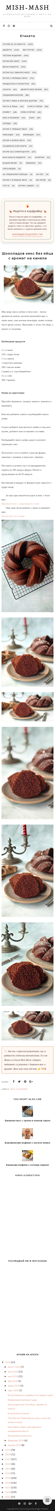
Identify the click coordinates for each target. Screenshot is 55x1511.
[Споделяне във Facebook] (13, 1081)
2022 (8, 1464)
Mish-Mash (28, 8)
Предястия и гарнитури (16, 84)
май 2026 (13, 1381)
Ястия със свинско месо (16, 73)
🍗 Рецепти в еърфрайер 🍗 (27, 211)
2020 (8, 1473)
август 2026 (14, 1366)
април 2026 (14, 1385)
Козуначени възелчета (19, 1435)
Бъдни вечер (10, 163)
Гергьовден (9, 169)
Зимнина (31, 163)
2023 (8, 1459)
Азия (31, 118)
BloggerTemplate (41, 1509)
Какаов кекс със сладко (13, 516)
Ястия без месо (11, 61)
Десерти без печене (31, 90)
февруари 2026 (16, 1440)
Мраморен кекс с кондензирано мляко (20, 503)
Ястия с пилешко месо (15, 78)
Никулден (8, 135)
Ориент (7, 112)
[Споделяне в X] (19, 1081)
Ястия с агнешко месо (15, 180)
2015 (8, 1496)
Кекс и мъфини (11, 118)
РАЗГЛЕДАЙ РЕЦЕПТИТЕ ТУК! (27, 234)
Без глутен (28, 50)
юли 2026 (13, 1371)
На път (40, 174)
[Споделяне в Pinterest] (25, 1081)
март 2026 (13, 1390)
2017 (8, 1487)
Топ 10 (6, 186)
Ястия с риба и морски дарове (20, 101)
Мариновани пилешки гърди (22, 1399)
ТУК (43, 1068)
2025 (8, 1449)
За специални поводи (15, 174)
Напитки (39, 157)
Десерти (7, 50)
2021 (8, 1468)
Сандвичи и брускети (15, 146)
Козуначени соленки (18, 1413)
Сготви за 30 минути (14, 44)
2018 (8, 1482)
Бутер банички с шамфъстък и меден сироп (30, 1395)
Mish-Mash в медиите (14, 157)
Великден (28, 135)
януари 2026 (15, 1445)
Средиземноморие (13, 95)
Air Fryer (41, 180)
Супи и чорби (35, 107)
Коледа (7, 123)
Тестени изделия (12, 56)
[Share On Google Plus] (31, 1081)
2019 (8, 1478)
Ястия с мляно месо (14, 140)
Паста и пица (10, 107)
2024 (8, 1454)
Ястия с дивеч (26, 186)
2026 (8, 1362)
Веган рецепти (10, 67)
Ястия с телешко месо (15, 129)
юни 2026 (13, 1376)
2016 (8, 1492)
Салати (7, 90)
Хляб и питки (28, 112)
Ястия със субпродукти (16, 152)
